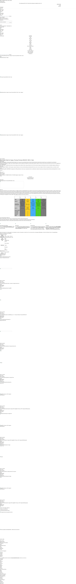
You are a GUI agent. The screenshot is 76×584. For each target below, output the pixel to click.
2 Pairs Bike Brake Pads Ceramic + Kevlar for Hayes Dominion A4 (9, 283)
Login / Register (2, 579)
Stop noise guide (30, 51)
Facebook (5, 233)
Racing (33, 200)
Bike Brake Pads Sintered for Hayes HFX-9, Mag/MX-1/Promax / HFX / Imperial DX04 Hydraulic (14, 502)
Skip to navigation (3, 0)
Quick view (1, 281)
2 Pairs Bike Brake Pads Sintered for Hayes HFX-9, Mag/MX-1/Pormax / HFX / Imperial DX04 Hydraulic (15, 408)
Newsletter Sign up (3, 545)
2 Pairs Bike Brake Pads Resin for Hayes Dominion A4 (8, 346)
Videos (1, 547)
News (1, 544)
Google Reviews (55, 232)
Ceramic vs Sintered (30, 50)
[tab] (30, 176)
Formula (30, 40)
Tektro (30, 44)
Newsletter (1, 548)
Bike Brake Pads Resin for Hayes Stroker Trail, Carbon (8, 471)
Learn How (30, 49)
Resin (22, 200)
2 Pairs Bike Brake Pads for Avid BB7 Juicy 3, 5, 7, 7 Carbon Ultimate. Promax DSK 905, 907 (13, 314)
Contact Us (1, 543)
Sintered (27, 200)
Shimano (30, 38)
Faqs (0, 546)
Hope (30, 41)
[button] (1, 286)
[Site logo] (30, 10)
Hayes (30, 43)
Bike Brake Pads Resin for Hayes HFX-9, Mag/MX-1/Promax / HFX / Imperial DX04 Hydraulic (13, 440)
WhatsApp (40, 232)
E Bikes (1, 549)
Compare (1, 578)
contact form (26, 232)
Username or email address (4, 19)
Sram (30, 39)
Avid (30, 37)
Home (1, 55)
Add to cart (1, 172)
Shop (8, 232)
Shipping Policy (2, 541)
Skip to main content (9, 0)
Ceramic (38, 200)
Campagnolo (7, 194)
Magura (30, 42)
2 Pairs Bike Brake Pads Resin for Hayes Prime (7, 377)
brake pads (26, 191)
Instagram (9, 233)
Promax (30, 45)
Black (5, 238)
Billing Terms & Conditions (4, 542)
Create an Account (5, 18)
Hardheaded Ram (25, 190)
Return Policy (2, 540)
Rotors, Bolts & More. (30, 46)
